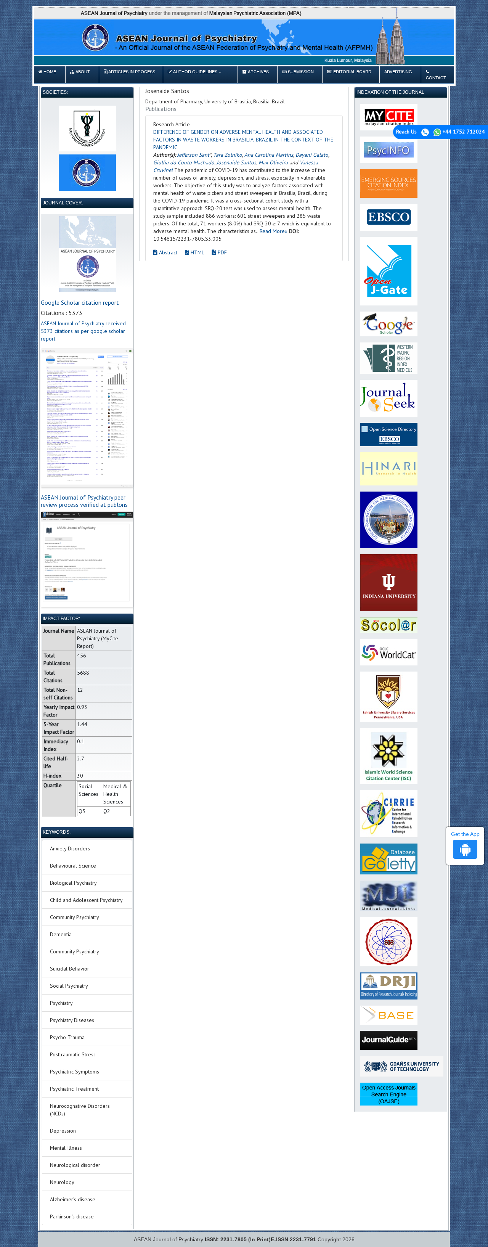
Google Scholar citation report (80, 302)
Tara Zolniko (227, 154)
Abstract (167, 252)
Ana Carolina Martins (268, 154)
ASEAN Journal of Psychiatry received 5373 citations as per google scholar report (83, 331)
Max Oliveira (273, 162)
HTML (196, 252)
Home (47, 74)
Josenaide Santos (236, 162)
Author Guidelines (195, 71)
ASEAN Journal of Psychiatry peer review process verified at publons (84, 500)
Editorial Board (349, 74)
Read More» (273, 231)
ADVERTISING (398, 74)
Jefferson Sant (193, 154)
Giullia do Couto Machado (183, 162)
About (80, 74)
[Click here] (87, 418)
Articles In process (129, 74)
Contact (436, 77)
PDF (221, 252)
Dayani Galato (311, 154)
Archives (255, 74)
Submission (298, 74)
